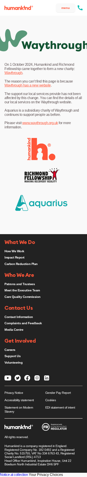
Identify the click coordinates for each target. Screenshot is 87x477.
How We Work (14, 251)
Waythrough (13, 73)
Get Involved (20, 341)
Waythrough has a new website (27, 85)
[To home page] (18, 8)
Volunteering (13, 362)
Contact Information (18, 317)
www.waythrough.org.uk (40, 123)
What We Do (19, 242)
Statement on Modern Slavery (18, 409)
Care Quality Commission (22, 297)
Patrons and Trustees (19, 284)
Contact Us (18, 308)
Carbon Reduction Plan (21, 264)
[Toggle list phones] (80, 7)
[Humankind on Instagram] (37, 377)
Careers (9, 350)
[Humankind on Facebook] (27, 377)
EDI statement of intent (60, 407)
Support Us (12, 356)
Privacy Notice (13, 392)
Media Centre (13, 329)
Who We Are (19, 275)
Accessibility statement (19, 400)
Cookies (50, 400)
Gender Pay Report (58, 392)
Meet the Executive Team (22, 290)
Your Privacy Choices (46, 475)
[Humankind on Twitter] (17, 377)
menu (65, 8)
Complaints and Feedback (23, 323)
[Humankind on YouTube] (7, 377)
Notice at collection (14, 475)
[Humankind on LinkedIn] (46, 377)
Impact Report (14, 257)
